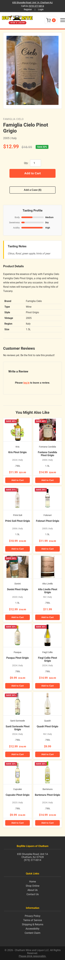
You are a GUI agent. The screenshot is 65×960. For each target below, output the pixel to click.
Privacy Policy (32, 915)
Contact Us (33, 894)
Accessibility (32, 928)
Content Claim (32, 932)
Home (32, 881)
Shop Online (32, 885)
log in (26, 382)
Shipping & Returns (32, 924)
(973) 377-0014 (36, 6)
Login (41, 9)
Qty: (26, 163)
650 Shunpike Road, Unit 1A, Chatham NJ (32, 2)
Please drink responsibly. (32, 956)
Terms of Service (32, 920)
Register (28, 9)
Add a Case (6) (32, 190)
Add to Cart (32, 173)
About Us (32, 890)
